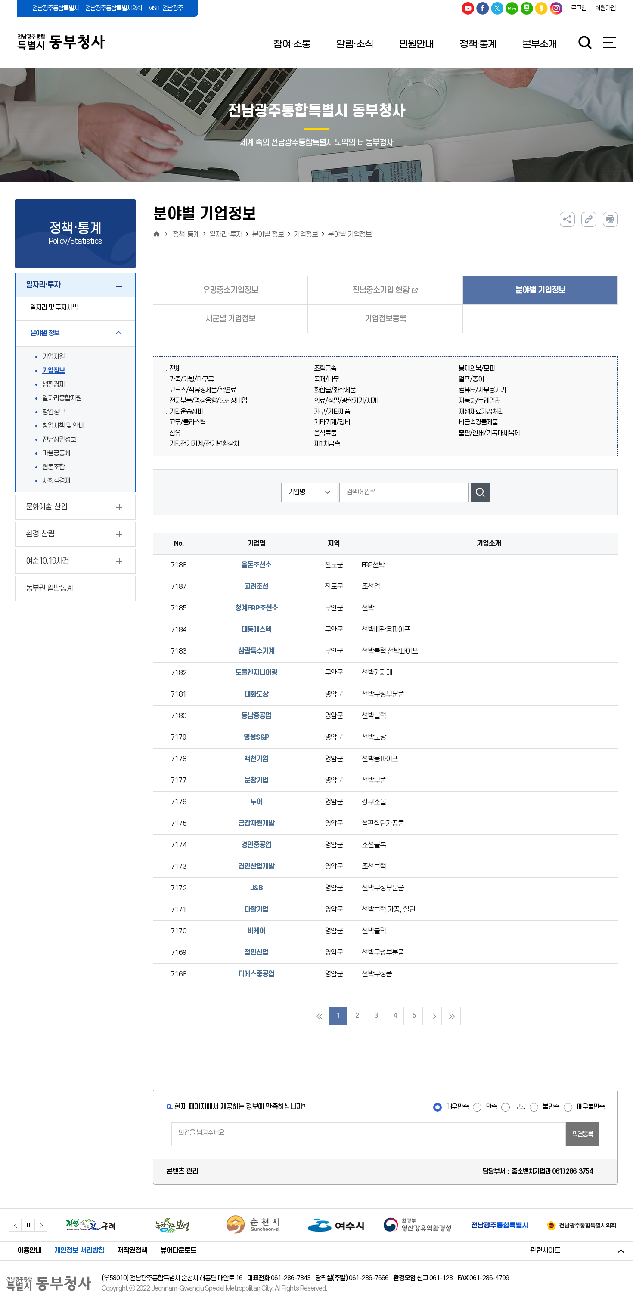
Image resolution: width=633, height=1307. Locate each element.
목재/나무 (326, 379)
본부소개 (539, 44)
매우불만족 (591, 1107)
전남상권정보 (59, 439)
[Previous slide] (15, 1225)
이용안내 (29, 1250)
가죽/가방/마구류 (191, 379)
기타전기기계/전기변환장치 (204, 444)
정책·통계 (477, 44)
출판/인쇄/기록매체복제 (489, 433)
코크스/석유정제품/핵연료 (202, 390)
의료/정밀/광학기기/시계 (346, 401)
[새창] (90, 1225)
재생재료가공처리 (481, 411)
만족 (491, 1107)
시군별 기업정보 (230, 318)
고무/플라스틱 (187, 422)
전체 (174, 368)
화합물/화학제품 (335, 390)
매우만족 (457, 1107)
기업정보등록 (385, 318)
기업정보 (53, 371)
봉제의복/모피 (477, 368)
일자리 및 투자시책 (54, 307)
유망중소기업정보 (230, 290)
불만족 (551, 1107)
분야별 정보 (268, 234)
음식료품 (325, 433)
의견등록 (582, 1134)
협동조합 (53, 467)
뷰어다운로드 (178, 1250)
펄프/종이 (471, 379)
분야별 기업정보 (350, 234)
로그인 (578, 8)
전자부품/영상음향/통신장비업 (208, 401)
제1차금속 (327, 444)
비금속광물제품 (478, 422)
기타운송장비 (186, 411)
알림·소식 (354, 44)
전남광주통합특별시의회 (113, 8)
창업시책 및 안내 (63, 426)
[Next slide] (40, 1225)
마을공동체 (56, 453)
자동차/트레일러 (479, 401)
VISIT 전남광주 (166, 8)
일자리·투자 (225, 234)
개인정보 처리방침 (79, 1250)
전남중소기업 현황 (380, 290)
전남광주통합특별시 (55, 8)
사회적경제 (56, 481)
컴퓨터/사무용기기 (482, 390)
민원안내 (416, 44)
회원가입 (605, 8)
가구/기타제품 (332, 411)
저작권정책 (132, 1250)
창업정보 (53, 412)
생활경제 (53, 384)
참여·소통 (291, 44)
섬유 (174, 433)
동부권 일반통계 (49, 588)
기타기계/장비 (332, 422)
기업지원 (53, 357)
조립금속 (325, 368)
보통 (519, 1107)
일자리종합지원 (61, 398)
